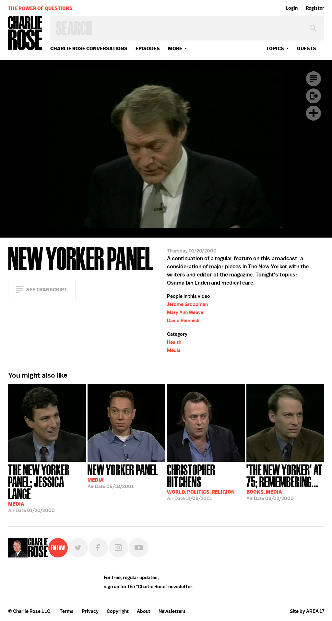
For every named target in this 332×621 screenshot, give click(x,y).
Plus (313, 113)
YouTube (138, 547)
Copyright (118, 611)
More (175, 48)
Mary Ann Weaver (186, 312)
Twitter (78, 547)
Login (292, 8)
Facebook (98, 547)
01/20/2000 (39, 488)
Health (174, 342)
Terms (67, 611)
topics (275, 48)
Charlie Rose (25, 33)
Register (315, 8)
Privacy (90, 611)
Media (174, 350)
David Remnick (183, 320)
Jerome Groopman (187, 304)
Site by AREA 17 (307, 611)
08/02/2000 (284, 482)
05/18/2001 (123, 476)
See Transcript (46, 290)
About (143, 611)
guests (306, 48)
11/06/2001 (201, 482)
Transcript (313, 78)
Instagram (118, 547)
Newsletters (172, 611)
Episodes (148, 48)
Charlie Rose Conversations (88, 48)
